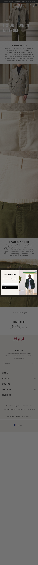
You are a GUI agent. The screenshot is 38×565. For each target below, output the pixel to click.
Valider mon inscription (9, 287)
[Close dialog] (36, 271)
